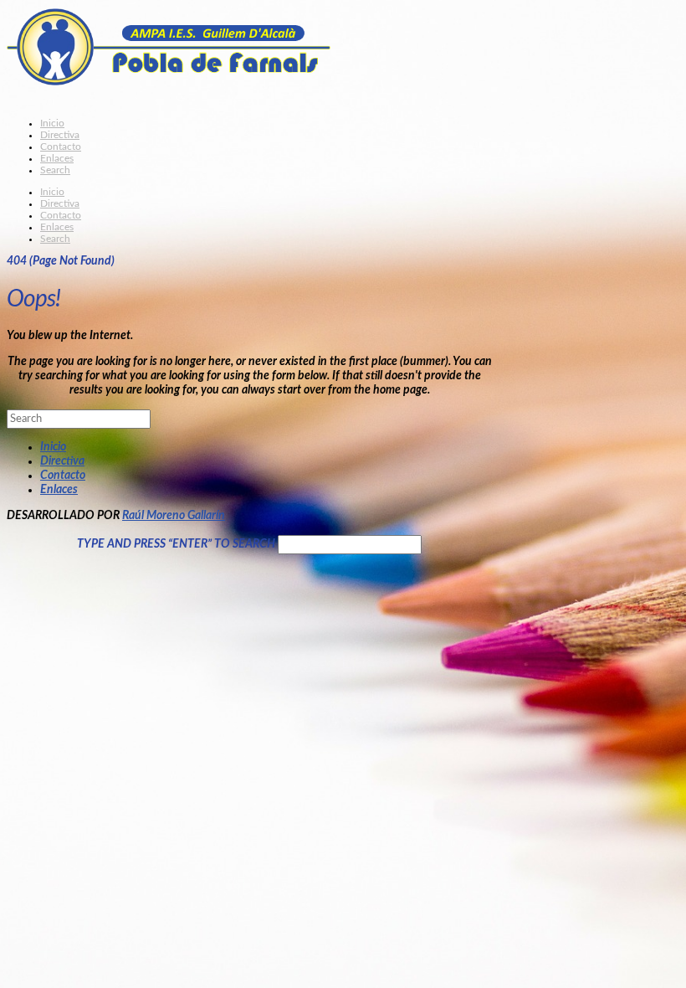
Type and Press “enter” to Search (176, 544)
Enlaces (59, 490)
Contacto (62, 475)
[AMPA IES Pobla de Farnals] (195, 63)
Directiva (62, 461)
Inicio (53, 447)
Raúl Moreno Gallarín (173, 516)
